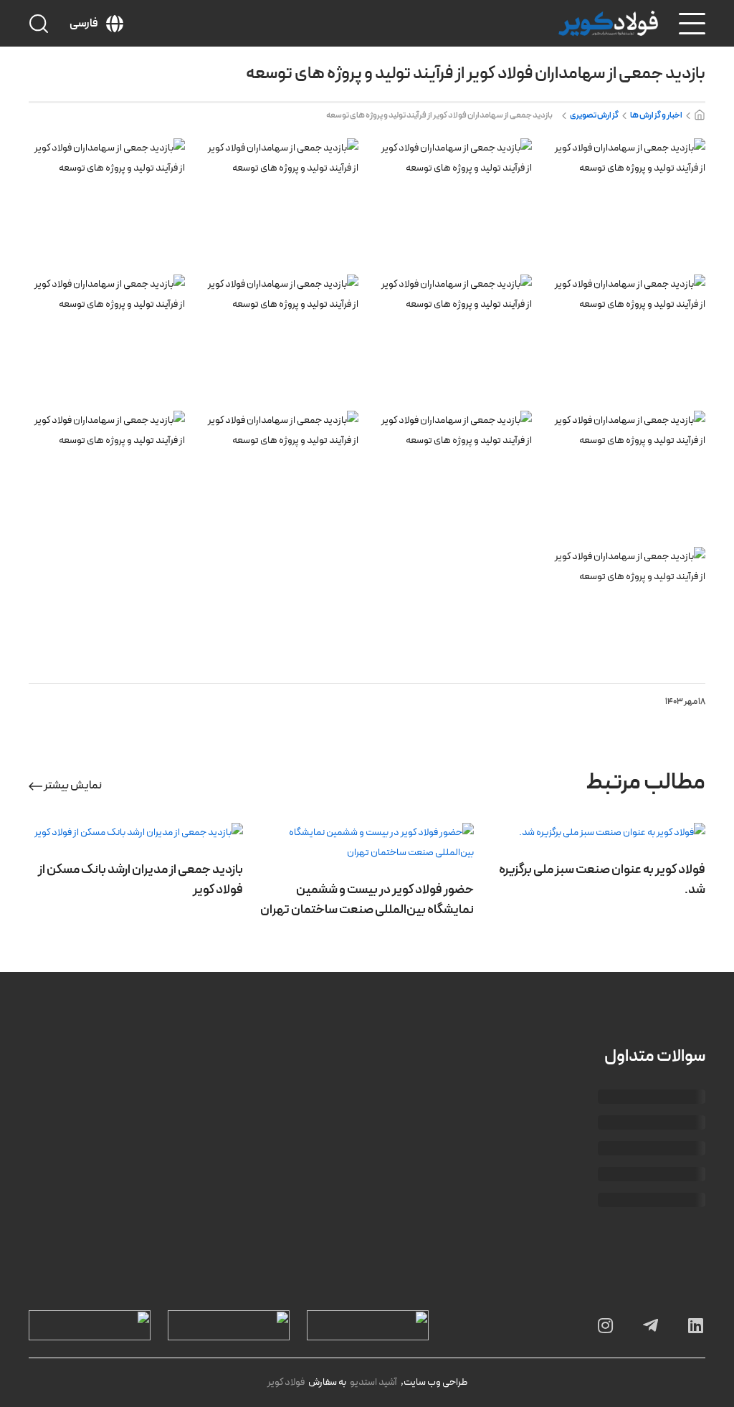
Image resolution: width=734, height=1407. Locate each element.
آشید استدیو (373, 1382)
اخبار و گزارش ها (656, 115)
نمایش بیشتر (72, 785)
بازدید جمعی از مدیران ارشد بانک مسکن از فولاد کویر (140, 880)
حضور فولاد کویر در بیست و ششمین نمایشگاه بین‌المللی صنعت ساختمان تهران (367, 900)
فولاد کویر (286, 1382)
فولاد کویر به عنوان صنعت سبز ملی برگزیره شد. (602, 880)
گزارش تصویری (594, 115)
